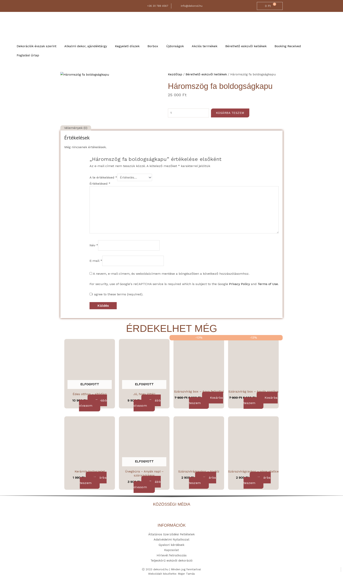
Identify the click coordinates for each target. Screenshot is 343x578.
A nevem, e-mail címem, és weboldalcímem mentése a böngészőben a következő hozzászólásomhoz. (171, 274)
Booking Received (288, 46)
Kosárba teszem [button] (206, 400)
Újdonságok (175, 46)
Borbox (152, 46)
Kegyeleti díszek (127, 46)
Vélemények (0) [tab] (75, 128)
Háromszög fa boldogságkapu (220, 86)
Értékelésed (100, 183)
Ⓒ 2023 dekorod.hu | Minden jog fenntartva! (171, 569)
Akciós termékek (204, 46)
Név (94, 245)
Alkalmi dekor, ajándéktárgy (85, 46)
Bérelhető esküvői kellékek (246, 46)
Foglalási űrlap (28, 55)
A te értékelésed (103, 177)
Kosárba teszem (230, 113)
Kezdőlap (175, 74)
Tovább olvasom (93, 402)
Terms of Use (268, 284)
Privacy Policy (239, 284)
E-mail (96, 261)
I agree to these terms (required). (117, 294)
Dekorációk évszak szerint (36, 46)
